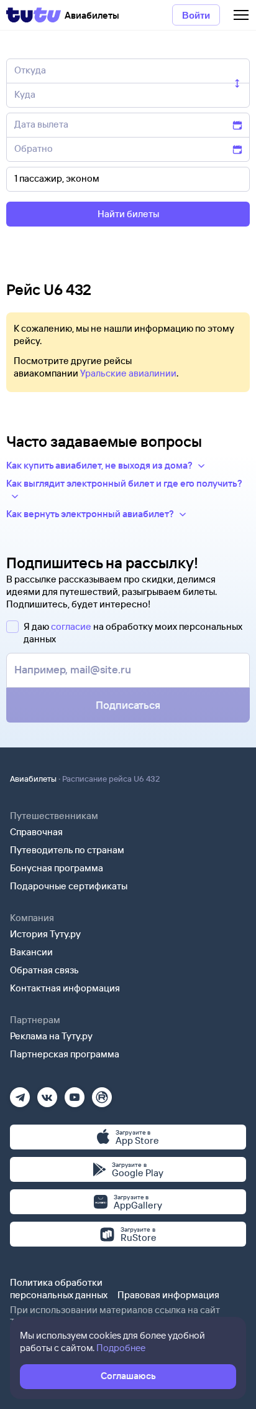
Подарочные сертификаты (68, 886)
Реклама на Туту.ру (51, 1036)
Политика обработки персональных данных (58, 1288)
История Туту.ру (45, 934)
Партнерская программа (64, 1054)
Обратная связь (44, 970)
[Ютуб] (75, 1093)
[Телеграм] (20, 1093)
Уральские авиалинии (128, 373)
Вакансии (31, 952)
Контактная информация (65, 988)
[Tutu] (33, 15)
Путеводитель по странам (67, 850)
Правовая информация (168, 1295)
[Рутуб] (102, 1093)
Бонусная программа (56, 868)
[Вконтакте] (47, 1093)
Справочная (36, 832)
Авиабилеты (33, 779)
